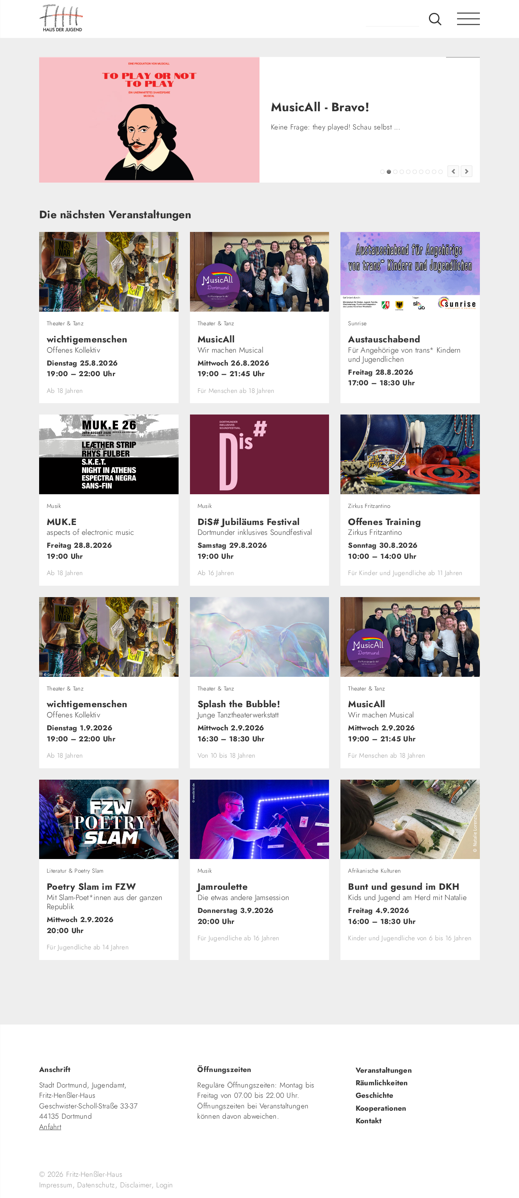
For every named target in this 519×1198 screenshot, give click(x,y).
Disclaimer (136, 1185)
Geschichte (375, 1095)
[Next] (466, 171)
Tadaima (382, 171)
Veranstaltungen (384, 1070)
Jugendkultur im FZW (440, 171)
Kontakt (369, 1121)
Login (164, 1185)
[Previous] (453, 171)
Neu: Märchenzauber (434, 171)
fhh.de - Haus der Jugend (86, 19)
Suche (435, 19)
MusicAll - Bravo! (389, 171)
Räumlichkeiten (382, 1083)
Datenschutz (96, 1185)
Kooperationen (381, 1108)
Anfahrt (50, 1127)
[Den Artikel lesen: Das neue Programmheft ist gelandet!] (149, 120)
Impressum (56, 1185)
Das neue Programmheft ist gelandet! (395, 171)
